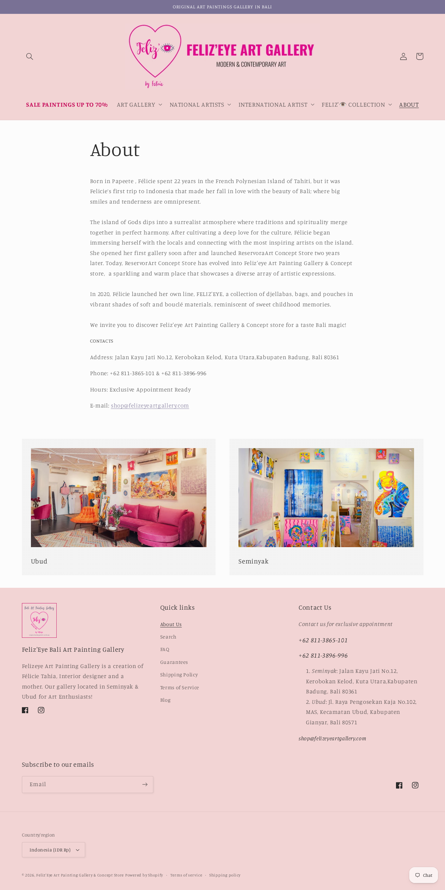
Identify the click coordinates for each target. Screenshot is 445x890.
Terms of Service (179, 687)
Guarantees (174, 662)
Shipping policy (225, 875)
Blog (165, 700)
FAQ (165, 649)
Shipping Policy (179, 674)
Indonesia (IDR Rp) (50, 849)
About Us (171, 624)
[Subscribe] (145, 784)
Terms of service (186, 875)
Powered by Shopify (144, 875)
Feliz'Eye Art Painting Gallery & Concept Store (80, 875)
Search (168, 637)
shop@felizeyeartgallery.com (150, 405)
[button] (30, 56)
